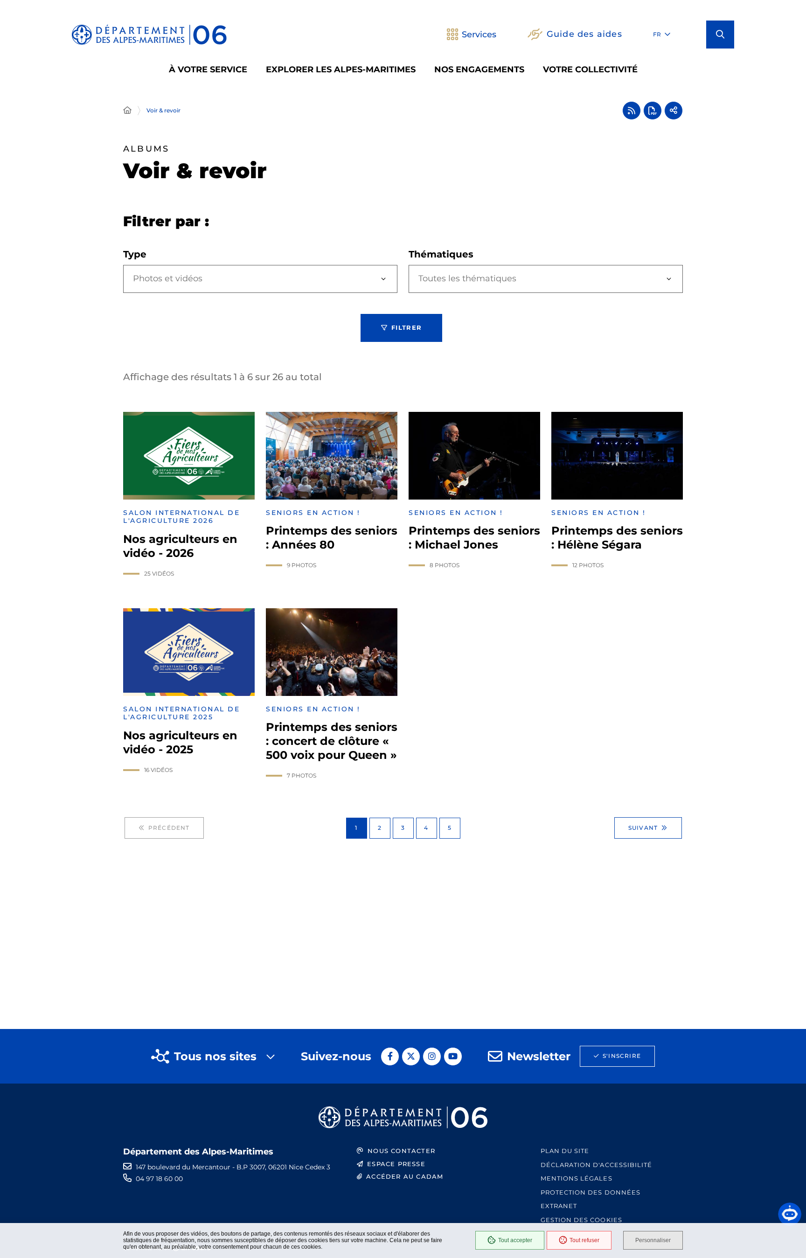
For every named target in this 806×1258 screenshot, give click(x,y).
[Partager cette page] (673, 110)
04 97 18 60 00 (159, 1179)
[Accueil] (127, 110)
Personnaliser (653, 1240)
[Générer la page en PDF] (652, 110)
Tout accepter (515, 1240)
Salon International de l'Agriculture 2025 (181, 713)
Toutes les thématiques (467, 278)
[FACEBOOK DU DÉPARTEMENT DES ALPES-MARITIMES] (390, 1056)
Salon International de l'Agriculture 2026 (181, 517)
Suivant (643, 827)
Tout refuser (584, 1240)
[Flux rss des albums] (631, 110)
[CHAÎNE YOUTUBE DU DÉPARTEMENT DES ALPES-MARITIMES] (453, 1056)
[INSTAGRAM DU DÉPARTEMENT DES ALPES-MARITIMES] (432, 1056)
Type (134, 254)
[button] (720, 35)
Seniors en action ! (313, 513)
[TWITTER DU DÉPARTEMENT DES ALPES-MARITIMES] (411, 1056)
